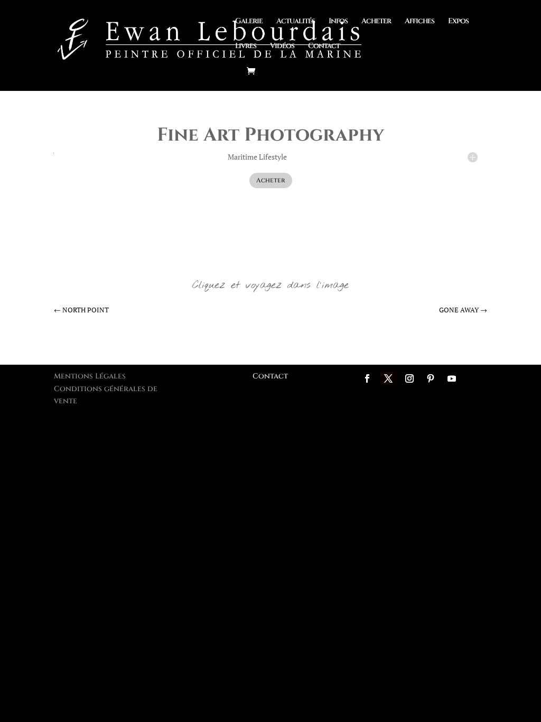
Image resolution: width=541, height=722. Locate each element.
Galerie (249, 21)
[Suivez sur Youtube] (451, 378)
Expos (458, 21)
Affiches (419, 21)
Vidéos (282, 46)
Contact (324, 46)
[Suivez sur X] (388, 378)
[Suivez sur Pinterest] (430, 378)
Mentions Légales (90, 376)
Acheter (376, 21)
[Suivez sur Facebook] (367, 378)
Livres (245, 46)
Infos (338, 21)
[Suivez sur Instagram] (409, 378)
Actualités (295, 21)
